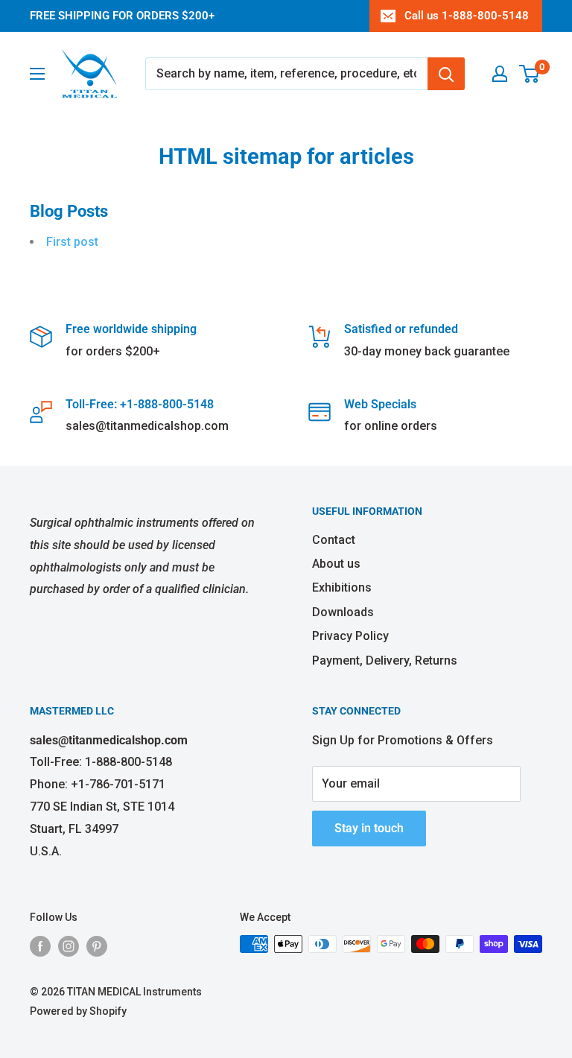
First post (72, 242)
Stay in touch (369, 828)
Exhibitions (342, 587)
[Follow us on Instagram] (68, 945)
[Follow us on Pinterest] (96, 945)
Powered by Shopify (78, 1011)
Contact (333, 540)
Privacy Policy (350, 636)
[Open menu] (37, 74)
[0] (530, 74)
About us (336, 564)
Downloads (343, 612)
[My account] (499, 74)
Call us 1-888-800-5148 (466, 15)
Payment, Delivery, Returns (384, 660)
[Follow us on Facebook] (40, 945)
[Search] (446, 73)
